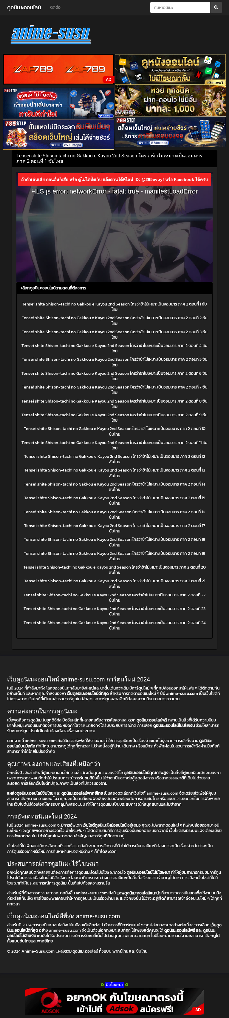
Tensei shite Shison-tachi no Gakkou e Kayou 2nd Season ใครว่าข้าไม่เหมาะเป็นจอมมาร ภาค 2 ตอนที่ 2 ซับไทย (115, 320)
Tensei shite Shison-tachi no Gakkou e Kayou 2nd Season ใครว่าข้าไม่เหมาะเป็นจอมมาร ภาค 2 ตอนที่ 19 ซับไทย (114, 556)
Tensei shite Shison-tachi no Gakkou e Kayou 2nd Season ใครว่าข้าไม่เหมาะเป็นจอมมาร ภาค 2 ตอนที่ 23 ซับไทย (114, 611)
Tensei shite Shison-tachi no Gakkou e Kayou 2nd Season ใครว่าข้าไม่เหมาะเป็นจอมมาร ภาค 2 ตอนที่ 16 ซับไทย (114, 514)
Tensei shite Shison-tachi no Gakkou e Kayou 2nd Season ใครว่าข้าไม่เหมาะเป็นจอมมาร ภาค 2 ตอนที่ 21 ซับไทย (114, 583)
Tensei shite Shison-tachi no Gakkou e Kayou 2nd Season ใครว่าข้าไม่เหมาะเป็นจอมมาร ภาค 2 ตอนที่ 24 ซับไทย (115, 625)
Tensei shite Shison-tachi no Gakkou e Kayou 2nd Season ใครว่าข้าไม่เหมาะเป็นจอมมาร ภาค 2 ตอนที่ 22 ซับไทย (114, 598)
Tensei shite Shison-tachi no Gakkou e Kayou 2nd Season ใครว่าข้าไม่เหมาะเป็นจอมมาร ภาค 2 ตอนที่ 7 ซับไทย (115, 390)
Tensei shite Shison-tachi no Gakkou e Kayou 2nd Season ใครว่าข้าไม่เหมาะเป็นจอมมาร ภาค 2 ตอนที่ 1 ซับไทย (114, 307)
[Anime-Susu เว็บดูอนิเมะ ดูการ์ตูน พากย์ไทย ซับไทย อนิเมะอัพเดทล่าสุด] (114, 36)
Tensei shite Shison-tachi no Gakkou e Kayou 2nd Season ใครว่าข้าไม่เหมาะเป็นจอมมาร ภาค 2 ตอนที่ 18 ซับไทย (114, 542)
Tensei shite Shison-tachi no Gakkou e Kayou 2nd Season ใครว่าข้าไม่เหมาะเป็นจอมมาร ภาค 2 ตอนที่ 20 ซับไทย (114, 570)
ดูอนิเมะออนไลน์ (24, 7)
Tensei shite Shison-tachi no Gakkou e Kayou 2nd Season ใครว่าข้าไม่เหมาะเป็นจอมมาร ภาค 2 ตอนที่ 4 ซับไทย (114, 348)
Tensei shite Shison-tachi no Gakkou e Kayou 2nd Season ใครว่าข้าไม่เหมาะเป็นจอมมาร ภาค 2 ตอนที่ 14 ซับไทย (114, 487)
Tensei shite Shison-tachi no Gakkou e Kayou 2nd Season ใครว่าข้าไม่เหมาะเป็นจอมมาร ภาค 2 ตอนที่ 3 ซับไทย (115, 334)
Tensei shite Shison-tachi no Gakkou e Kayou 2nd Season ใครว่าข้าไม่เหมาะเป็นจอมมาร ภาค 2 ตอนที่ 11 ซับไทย (114, 445)
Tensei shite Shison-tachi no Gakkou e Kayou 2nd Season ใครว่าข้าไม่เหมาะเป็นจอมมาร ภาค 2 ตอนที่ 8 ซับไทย (114, 404)
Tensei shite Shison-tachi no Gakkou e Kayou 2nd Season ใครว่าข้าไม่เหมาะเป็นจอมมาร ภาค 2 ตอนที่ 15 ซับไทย (114, 500)
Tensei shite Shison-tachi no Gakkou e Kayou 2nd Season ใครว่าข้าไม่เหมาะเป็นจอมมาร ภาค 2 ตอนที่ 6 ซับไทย (114, 376)
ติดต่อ (55, 7)
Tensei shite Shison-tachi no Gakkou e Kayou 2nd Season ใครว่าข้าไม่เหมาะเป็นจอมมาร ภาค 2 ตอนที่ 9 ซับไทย (114, 417)
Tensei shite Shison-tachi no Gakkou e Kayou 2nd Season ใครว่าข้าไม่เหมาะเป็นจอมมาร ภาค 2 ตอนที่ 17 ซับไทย (114, 528)
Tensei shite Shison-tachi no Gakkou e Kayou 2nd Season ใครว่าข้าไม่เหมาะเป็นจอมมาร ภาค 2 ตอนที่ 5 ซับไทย (115, 362)
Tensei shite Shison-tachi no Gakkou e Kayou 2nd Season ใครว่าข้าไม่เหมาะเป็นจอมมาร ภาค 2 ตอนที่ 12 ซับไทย (114, 459)
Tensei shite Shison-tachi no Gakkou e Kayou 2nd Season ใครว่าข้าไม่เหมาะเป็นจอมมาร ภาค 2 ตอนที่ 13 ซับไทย (114, 473)
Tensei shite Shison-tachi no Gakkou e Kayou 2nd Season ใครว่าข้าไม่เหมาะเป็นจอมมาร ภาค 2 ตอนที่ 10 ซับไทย (114, 431)
